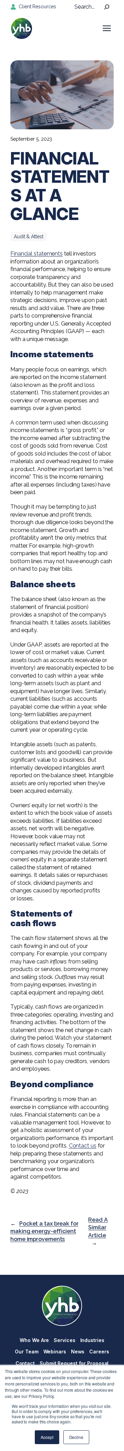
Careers (99, 1351)
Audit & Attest (28, 236)
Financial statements (36, 253)
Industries (92, 1340)
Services (64, 1340)
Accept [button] (47, 1437)
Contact (25, 1363)
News (78, 1351)
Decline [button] (76, 1437)
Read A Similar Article (97, 1228)
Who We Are (34, 1340)
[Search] (106, 6)
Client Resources (37, 6)
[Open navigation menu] (107, 28)
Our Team (26, 1351)
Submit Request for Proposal (74, 1363)
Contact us (82, 1145)
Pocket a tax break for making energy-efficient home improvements (44, 1231)
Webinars (54, 1351)
